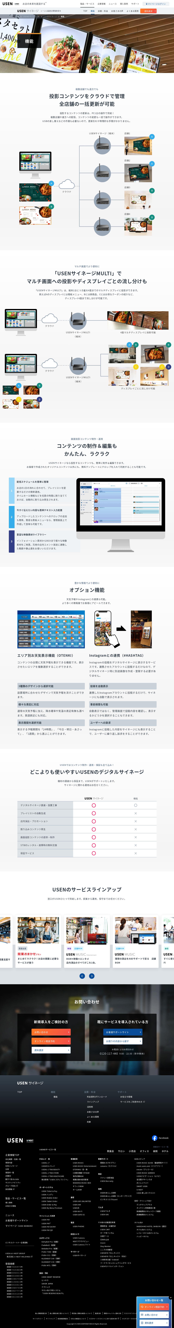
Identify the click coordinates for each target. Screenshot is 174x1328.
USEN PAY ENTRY (49, 1227)
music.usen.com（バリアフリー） (150, 1166)
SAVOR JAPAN (47, 1283)
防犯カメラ (75, 1234)
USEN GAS (104, 1214)
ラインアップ (93, 1101)
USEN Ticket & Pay (49, 1191)
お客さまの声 (117, 11)
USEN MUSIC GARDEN (146, 1173)
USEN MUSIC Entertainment (84, 1166)
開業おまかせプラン (108, 1163)
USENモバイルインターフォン (112, 1266)
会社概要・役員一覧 (13, 1159)
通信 (72, 1197)
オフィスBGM (78, 1186)
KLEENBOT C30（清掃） (51, 1262)
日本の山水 (104, 1239)
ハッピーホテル (143, 1236)
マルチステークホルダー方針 (131, 1319)
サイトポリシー (38, 1319)
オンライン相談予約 (44, 1041)
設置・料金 (103, 11)
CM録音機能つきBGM (81, 1173)
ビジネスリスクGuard (108, 1199)
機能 (93, 11)
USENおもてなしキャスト (110, 1253)
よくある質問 (133, 11)
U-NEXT (140, 1189)
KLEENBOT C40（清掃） (51, 1258)
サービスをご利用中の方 (131, 1101)
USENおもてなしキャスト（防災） (113, 1256)
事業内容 (8, 1163)
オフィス (144, 1151)
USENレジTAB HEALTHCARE (53, 1176)
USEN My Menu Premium (52, 1208)
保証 (100, 1174)
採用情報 (8, 1189)
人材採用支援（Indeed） (110, 1259)
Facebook (164, 1137)
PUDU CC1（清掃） (49, 1255)
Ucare (102, 1243)
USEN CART (105, 1229)
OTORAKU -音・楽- (80, 1169)
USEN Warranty (106, 1181)
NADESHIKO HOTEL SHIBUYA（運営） (152, 1226)
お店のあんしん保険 (108, 1193)
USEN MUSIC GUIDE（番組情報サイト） (153, 1163)
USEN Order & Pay (49, 1204)
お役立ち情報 (126, 1096)
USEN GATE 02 (79, 1214)
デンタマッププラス (144, 1204)
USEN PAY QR (47, 1230)
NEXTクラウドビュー (81, 1241)
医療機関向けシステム (145, 1214)
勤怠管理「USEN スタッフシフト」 (55, 1179)
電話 (72, 1222)
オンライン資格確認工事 (146, 1208)
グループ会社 (10, 1186)
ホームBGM (77, 1189)
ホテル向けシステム (144, 1229)
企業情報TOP (12, 1155)
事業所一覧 (9, 1173)
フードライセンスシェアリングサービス (115, 1263)
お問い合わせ (41, 1032)
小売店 (132, 1151)
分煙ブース (104, 1236)
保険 (100, 1189)
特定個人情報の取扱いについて (82, 1313)
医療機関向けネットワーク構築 (149, 1211)
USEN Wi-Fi (77, 1211)
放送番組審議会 (63, 1319)
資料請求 (148, 11)
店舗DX (8, 1176)
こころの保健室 (106, 1249)
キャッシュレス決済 (47, 1216)
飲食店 (110, 1151)
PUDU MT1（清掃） (49, 1265)
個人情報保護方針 (41, 1313)
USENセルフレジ (48, 1166)
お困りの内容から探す (117, 1041)
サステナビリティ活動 (131, 1313)
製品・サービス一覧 (15, 1198)
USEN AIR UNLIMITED (82, 1201)
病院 (155, 1151)
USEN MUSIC (78, 1163)
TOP (85, 11)
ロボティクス (44, 1238)
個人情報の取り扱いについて (59, 1313)
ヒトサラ (45, 1280)
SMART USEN (142, 1186)
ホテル (165, 1151)
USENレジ (46, 1163)
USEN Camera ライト (81, 1244)
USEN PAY (46, 1219)
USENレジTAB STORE (50, 1173)
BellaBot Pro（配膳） (50, 1248)
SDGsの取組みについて (78, 1319)
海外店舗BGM (78, 1176)
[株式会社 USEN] (19, 16)
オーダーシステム (46, 1187)
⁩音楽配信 (74, 1159)
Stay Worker (105, 1246)
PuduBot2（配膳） (49, 1245)
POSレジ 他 (44, 1159)
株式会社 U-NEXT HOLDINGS (18, 1257)
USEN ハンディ (47, 1194)
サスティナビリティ (13, 1183)
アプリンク (46, 1287)
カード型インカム (107, 1233)
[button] (82, 976)
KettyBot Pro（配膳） (51, 1242)
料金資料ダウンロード (97, 1096)
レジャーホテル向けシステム (148, 1233)
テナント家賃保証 (107, 1178)
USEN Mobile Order (50, 1198)
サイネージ (75, 1252)
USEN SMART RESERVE (51, 1277)
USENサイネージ (79, 1255)
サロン (121, 1151)
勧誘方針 (98, 1313)
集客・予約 (43, 1273)
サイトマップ (50, 1319)
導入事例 (124, 3)
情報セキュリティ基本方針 (112, 1313)
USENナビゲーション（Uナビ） (149, 1176)
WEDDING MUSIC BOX (82, 1183)
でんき (100, 1207)
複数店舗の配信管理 (80, 1179)
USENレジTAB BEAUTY (51, 1169)
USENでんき (105, 1211)
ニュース (113, 3)
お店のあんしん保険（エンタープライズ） (116, 1196)
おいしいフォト (143, 1183)
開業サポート (103, 1159)
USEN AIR (77, 1204)
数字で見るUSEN (12, 1179)
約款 (89, 1121)
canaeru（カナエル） (108, 1166)
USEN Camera (79, 1238)
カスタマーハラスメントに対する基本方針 (103, 1319)
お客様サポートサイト (117, 1032)
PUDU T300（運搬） (50, 1252)
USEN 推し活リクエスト (146, 1193)
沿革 (7, 1169)
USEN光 (76, 1208)
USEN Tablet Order (49, 1201)
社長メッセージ (11, 1166)
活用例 (90, 1106)
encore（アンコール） (145, 1169)
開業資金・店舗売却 (108, 1226)
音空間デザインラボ (144, 1179)
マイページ (19, 1225)
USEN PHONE (78, 1226)
